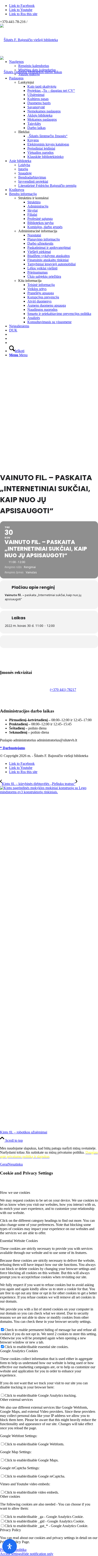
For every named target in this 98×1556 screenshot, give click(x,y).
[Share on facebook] (48, 642)
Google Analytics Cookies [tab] (19, 1351)
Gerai (4, 1164)
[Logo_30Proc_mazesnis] (29, 40)
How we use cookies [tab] (15, 1192)
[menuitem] (53, 68)
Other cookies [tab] (10, 1496)
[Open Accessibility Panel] (9, 1546)
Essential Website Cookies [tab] (19, 1241)
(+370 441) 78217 (63, 690)
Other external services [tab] (16, 1400)
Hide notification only (37, 1554)
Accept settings (11, 1554)
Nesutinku (15, 1164)
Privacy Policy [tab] (10, 1530)
